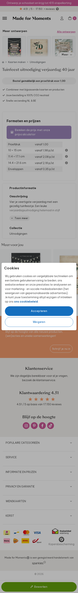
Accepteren (39, 311)
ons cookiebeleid (26, 301)
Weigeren (39, 322)
